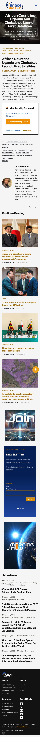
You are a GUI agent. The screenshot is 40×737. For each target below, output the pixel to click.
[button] (3, 733)
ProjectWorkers (23, 727)
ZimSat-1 (5, 161)
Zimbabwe (25, 153)
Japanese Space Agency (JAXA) (17, 142)
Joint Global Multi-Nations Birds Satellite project (17, 146)
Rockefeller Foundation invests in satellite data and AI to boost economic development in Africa (17, 396)
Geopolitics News (24, 636)
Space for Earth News (16, 53)
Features (6, 584)
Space (16, 51)
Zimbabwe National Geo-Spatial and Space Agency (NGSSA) (17, 157)
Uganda (18, 153)
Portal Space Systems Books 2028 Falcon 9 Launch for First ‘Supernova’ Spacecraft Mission (20, 607)
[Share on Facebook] (24, 207)
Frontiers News (7, 48)
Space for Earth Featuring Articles (28, 584)
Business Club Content (11, 617)
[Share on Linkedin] (35, 207)
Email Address (11, 489)
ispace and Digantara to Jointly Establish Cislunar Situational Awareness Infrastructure (16, 256)
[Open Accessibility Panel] (35, 369)
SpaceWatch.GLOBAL (11, 402)
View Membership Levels (18, 122)
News (10, 51)
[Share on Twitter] (30, 207)
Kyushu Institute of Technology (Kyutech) (17, 150)
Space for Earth (13, 584)
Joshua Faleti (9, 262)
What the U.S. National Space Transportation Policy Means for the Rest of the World (19, 643)
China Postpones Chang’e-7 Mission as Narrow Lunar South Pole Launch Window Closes (18, 658)
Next (30, 499)
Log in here (26, 130)
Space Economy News (16, 599)
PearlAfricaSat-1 (8, 153)
